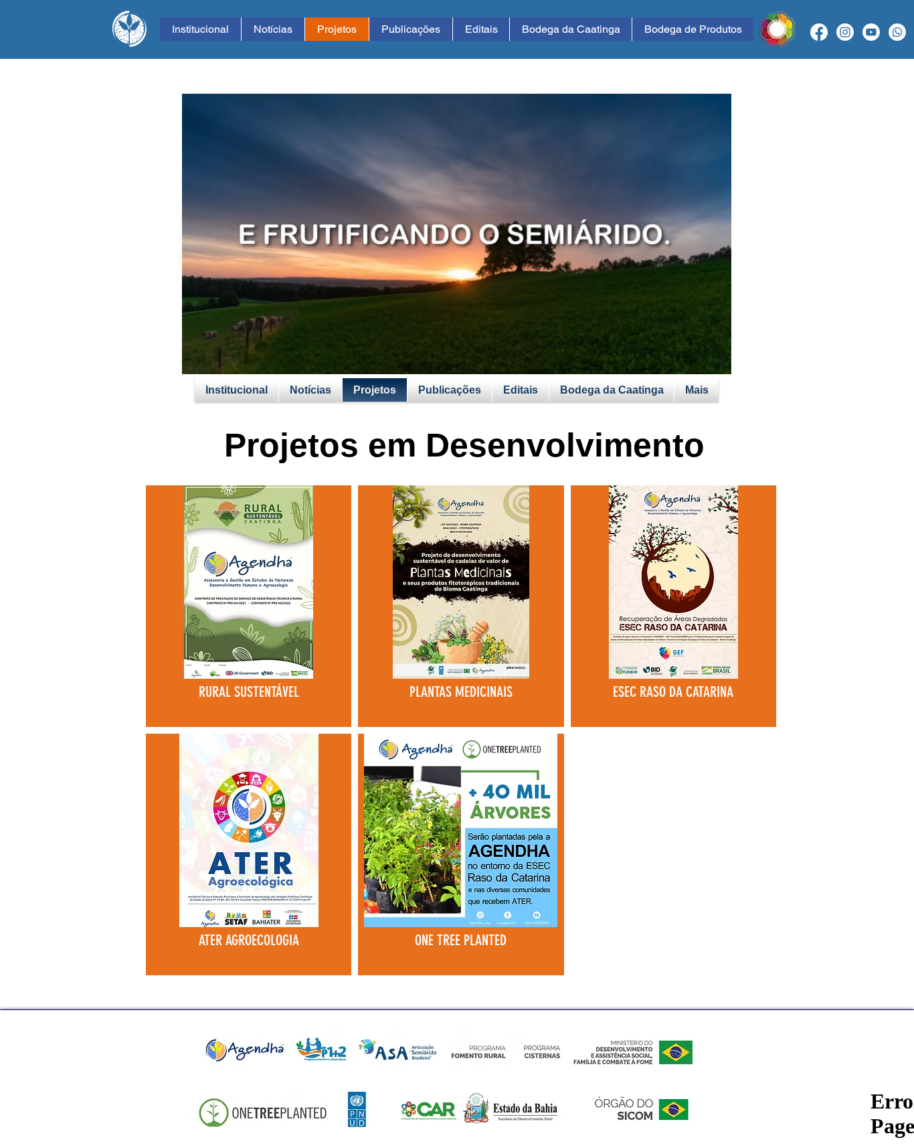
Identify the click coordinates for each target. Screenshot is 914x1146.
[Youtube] (871, 32)
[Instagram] (845, 32)
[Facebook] (819, 32)
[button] (714, 359)
